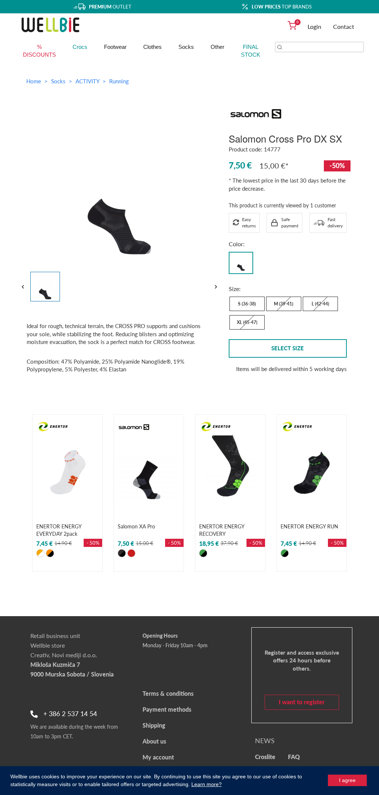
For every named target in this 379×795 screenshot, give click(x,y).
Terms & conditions (168, 693)
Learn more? (206, 784)
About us (154, 741)
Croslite (265, 756)
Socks (186, 47)
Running (119, 81)
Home (33, 81)
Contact (343, 26)
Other (217, 47)
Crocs (80, 47)
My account (158, 757)
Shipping (153, 725)
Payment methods (166, 709)
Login (314, 26)
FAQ (294, 756)
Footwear (115, 47)
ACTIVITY (88, 81)
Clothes (152, 47)
